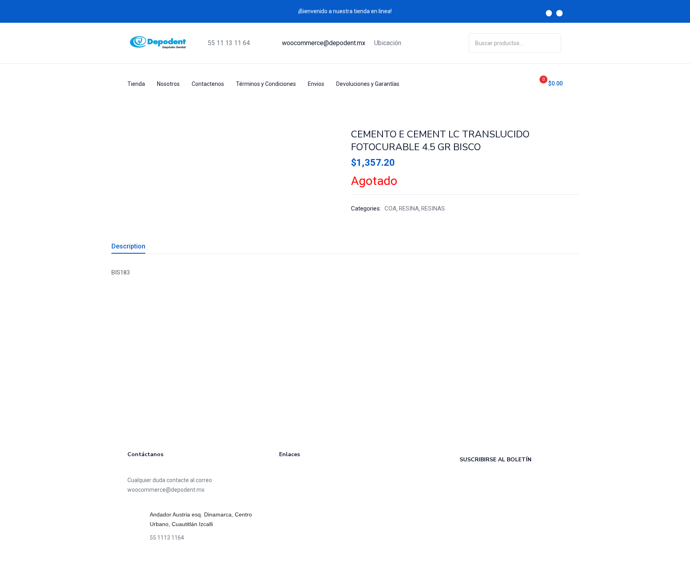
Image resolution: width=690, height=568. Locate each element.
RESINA (409, 208)
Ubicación (387, 43)
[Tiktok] (155, 560)
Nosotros (168, 84)
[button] (548, 84)
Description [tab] (128, 246)
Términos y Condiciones (266, 84)
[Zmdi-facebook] (549, 13)
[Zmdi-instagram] (559, 13)
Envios (316, 84)
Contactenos (208, 84)
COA (391, 208)
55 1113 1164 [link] (167, 537)
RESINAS (433, 208)
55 (229, 43)
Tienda (136, 84)
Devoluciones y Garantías (367, 84)
